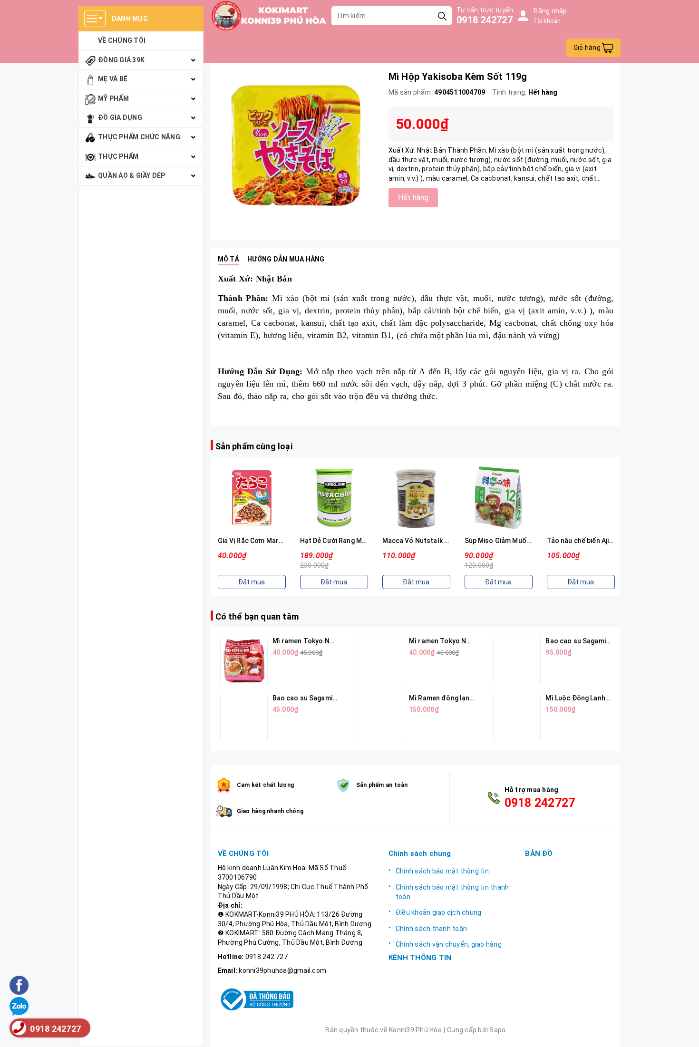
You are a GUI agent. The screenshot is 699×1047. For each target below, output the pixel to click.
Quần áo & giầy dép (131, 175)
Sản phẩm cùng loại (253, 446)
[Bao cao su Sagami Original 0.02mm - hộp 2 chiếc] (517, 660)
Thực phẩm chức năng (139, 137)
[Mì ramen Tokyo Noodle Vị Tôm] (244, 660)
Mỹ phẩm (113, 98)
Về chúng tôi (122, 40)
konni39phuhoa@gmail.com (282, 970)
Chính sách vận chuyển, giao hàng (449, 944)
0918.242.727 (266, 956)
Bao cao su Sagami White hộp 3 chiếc (330, 698)
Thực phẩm (118, 156)
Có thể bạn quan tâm (257, 616)
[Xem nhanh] (251, 497)
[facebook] (398, 975)
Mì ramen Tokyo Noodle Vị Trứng (461, 641)
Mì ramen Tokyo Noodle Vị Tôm (322, 641)
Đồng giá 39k (121, 60)
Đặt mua (251, 582)
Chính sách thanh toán (431, 928)
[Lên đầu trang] (682, 1030)
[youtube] (420, 975)
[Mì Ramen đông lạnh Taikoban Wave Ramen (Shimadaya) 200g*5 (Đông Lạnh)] (380, 717)
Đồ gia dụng (120, 117)
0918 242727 (484, 20)
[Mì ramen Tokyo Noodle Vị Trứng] (380, 660)
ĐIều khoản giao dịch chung (439, 912)
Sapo (497, 1030)
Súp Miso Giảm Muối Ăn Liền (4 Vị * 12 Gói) (530, 540)
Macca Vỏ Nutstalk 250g (421, 540)
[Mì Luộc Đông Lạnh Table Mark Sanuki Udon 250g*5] (517, 717)
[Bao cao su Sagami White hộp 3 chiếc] (244, 717)
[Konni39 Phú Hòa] (269, 15)
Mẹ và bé (112, 79)
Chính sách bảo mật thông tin (442, 871)
